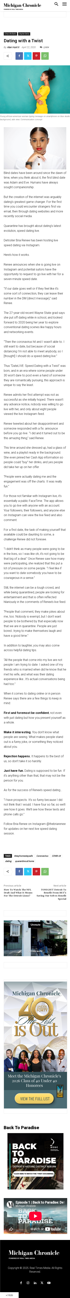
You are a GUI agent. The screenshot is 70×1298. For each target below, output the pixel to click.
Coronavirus (42, 855)
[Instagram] (28, 1283)
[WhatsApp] (45, 56)
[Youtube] (48, 1283)
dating (8, 861)
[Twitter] (28, 56)
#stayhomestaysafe (23, 855)
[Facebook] (19, 56)
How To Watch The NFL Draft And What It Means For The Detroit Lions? (18, 892)
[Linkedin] (35, 1283)
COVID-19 (56, 855)
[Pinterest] (36, 56)
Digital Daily (24, 34)
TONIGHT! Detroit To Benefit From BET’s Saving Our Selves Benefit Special (51, 894)
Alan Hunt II (13, 47)
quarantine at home (24, 861)
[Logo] (35, 1256)
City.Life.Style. (10, 34)
